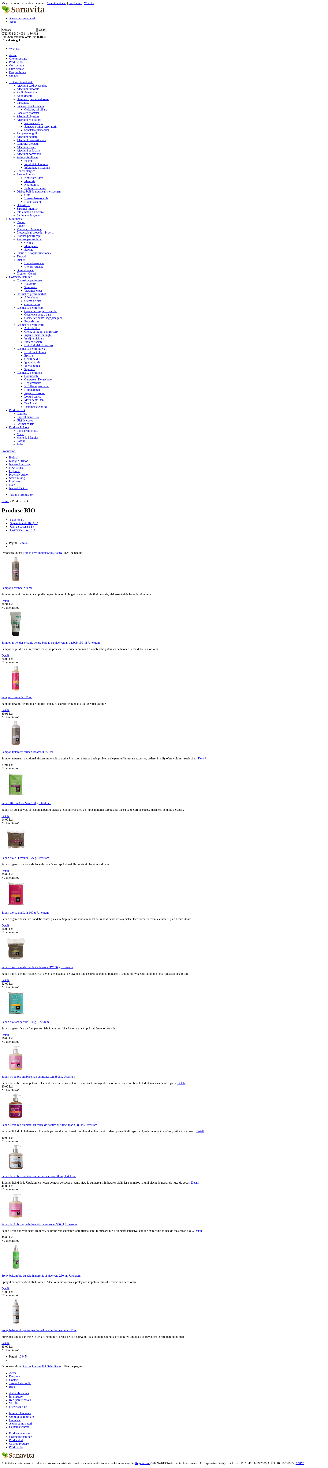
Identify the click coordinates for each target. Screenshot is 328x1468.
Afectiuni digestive (28, 116)
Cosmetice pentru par (29, 280)
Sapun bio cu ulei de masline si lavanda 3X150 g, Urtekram (37, 967)
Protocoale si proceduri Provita (35, 232)
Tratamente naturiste (21, 82)
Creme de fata (32, 300)
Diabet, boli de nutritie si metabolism (39, 191)
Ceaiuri (21, 222)
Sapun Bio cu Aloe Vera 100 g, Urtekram (26, 803)
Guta (27, 195)
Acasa (13, 55)
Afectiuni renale (26, 147)
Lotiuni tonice (32, 396)
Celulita (29, 242)
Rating (58, 552)
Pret (34, 552)
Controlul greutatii (28, 143)
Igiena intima (32, 365)
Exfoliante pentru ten (36, 386)
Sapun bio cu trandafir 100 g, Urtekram (25, 912)
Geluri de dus (32, 359)
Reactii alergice (26, 171)
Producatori (16, 1440)
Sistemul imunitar (27, 208)
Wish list (89, 3)
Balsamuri (30, 283)
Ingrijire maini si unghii (38, 335)
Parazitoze (23, 102)
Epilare (28, 355)
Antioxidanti (24, 95)
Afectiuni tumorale (28, 89)
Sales (50, 552)
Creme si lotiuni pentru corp (41, 331)
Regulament (142, 1463)
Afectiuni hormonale (29, 153)
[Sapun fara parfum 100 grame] (16, 1016)
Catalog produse (19, 1443)
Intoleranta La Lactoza (30, 212)
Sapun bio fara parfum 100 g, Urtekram (25, 1022)
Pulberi (21, 225)
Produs (27, 552)
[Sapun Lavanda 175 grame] (16, 852)
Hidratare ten (32, 389)
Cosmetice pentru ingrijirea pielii (43, 318)
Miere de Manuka (27, 437)
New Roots (16, 467)
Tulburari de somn (35, 188)
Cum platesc (16, 68)
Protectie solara (33, 341)
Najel (12, 484)
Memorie (29, 181)
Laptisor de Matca (27, 430)
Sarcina (28, 249)
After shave (31, 297)
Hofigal (13, 457)
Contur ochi (31, 376)
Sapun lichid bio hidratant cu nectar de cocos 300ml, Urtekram (39, 1176)
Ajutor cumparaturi (20, 1423)
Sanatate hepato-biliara (30, 106)
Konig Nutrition (18, 460)
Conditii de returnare (21, 1416)
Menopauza (31, 246)
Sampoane (30, 287)
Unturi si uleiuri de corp (38, 345)
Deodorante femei (35, 352)
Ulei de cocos (25, 420)
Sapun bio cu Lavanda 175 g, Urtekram (25, 857)
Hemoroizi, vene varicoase (33, 99)
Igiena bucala (32, 362)
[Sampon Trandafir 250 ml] (16, 691)
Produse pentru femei (29, 239)
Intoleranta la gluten (28, 215)
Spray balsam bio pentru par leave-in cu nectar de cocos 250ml (39, 1330)
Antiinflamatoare (27, 92)
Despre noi (15, 1376)
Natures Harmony (20, 464)
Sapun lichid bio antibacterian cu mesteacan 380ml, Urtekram (38, 1076)
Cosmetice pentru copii (30, 307)
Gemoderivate (25, 270)
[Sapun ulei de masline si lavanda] (16, 961)
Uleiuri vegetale (33, 266)
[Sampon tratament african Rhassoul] (16, 746)
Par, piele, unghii (27, 133)
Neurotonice (31, 184)
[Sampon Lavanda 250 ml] (16, 582)
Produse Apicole (19, 427)
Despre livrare (17, 72)
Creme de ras (32, 304)
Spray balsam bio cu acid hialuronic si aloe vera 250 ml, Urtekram (41, 1275)
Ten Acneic (31, 403)
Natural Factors (18, 488)
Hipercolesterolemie (36, 198)
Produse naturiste (19, 1433)
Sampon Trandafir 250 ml (17, 697)
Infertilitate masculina (37, 167)
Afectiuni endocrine (28, 150)
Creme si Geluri (26, 273)
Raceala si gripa (33, 123)
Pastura (21, 441)
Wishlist (14, 1403)
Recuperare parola (20, 1400)
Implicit (42, 552)
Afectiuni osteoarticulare (31, 140)
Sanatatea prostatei (28, 112)
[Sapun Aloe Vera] (16, 797)
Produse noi (16, 62)
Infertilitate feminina (36, 164)
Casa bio (22, 413)
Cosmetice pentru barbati (32, 294)
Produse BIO (17, 410)
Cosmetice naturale (20, 277)
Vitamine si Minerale (29, 229)
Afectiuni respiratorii (29, 119)
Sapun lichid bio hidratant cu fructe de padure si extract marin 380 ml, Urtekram (49, 1124)
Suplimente (16, 218)
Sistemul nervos (26, 174)
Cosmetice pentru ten (29, 372)
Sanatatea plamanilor (36, 130)
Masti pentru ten (34, 400)
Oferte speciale (18, 58)
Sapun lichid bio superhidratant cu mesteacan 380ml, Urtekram (39, 1224)
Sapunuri (29, 369)
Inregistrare (75, 3)
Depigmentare (32, 382)
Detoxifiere (23, 205)
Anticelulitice (32, 328)
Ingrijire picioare (34, 338)
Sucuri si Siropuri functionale (34, 253)
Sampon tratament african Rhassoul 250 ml (27, 752)
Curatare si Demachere (38, 379)
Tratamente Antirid (35, 406)
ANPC (300, 1463)
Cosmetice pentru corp (30, 324)
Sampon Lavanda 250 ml (17, 588)
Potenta (28, 160)
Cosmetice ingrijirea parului (40, 311)
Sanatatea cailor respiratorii (40, 126)
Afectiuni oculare (27, 136)
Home (5, 501)
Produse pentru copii (29, 236)
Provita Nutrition (19, 474)
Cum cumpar (17, 65)
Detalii (5, 600)
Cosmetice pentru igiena (31, 348)
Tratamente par (33, 290)
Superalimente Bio (28, 417)
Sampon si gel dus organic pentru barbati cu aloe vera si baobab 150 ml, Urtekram (51, 642)
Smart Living (17, 478)
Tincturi (21, 256)
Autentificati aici (56, 3)
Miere (20, 434)
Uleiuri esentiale (34, 263)
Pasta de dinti (32, 321)
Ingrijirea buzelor (34, 393)
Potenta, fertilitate (27, 157)
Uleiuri (21, 259)
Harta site (14, 1420)
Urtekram (14, 481)
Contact (13, 75)
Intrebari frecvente (20, 1413)
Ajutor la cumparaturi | (22, 18)
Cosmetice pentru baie (37, 314)
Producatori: (9, 451)
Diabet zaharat (33, 201)
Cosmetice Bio (25, 423)
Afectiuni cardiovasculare (32, 85)
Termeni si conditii (20, 1383)
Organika (14, 471)
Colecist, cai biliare (35, 109)
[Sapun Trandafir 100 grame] (16, 906)
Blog (13, 21)
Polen (20, 444)
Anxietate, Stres (33, 177)
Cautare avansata (19, 1427)
